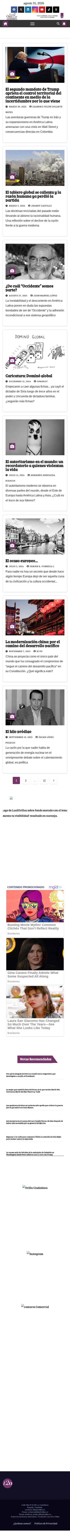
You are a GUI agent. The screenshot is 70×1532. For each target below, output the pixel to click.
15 (44, 780)
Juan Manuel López (45, 295)
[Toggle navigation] (32, 23)
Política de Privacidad (45, 1523)
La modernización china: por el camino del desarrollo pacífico (33, 643)
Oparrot (42, 381)
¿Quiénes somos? (22, 1523)
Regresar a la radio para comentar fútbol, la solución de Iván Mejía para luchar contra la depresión (33, 1137)
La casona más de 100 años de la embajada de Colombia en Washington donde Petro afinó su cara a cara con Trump (30, 1153)
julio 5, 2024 (16, 566)
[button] (58, 23)
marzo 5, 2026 (17, 205)
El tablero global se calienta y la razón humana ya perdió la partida (33, 196)
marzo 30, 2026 (18, 106)
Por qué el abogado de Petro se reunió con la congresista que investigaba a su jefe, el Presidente (30, 1074)
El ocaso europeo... (22, 560)
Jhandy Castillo (41, 205)
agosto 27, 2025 (18, 295)
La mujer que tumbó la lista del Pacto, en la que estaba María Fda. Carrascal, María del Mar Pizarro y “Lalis (33, 1090)
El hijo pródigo (18, 731)
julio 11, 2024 (17, 475)
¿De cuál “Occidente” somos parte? (29, 287)
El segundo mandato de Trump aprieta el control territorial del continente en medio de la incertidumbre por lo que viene (33, 94)
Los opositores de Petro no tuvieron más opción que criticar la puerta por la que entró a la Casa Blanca (34, 1106)
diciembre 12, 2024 (20, 381)
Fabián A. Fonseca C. (42, 566)
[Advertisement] (35, 1218)
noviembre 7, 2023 (20, 651)
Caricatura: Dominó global (29, 375)
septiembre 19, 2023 (21, 737)
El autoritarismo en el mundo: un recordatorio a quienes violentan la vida (34, 465)
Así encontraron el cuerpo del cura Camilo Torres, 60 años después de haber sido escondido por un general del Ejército (34, 1122)
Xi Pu (40, 651)
